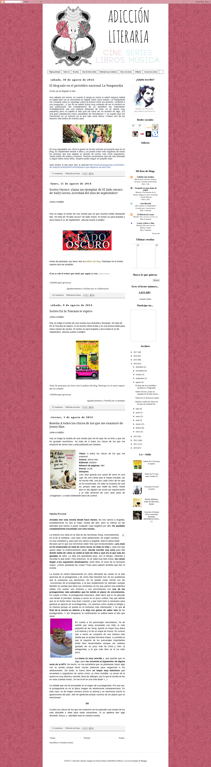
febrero (139, 428)
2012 (135, 440)
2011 (135, 444)
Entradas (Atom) (66, 743)
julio (138, 409)
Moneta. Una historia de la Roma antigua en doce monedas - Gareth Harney (145, 194)
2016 (135, 356)
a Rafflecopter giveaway (60, 282)
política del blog (92, 261)
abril (138, 420)
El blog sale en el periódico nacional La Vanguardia (86, 85)
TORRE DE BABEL (145, 177)
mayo (138, 416)
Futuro (52, 738)
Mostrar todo (156, 233)
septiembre (140, 378)
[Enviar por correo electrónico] (83, 173)
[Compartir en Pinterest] (92, 173)
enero (138, 432)
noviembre (140, 371)
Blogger (144, 761)
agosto (138, 382)
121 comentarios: (58, 295)
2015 (135, 360)
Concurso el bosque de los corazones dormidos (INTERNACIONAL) (151, 516)
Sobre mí (66, 72)
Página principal (54, 72)
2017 (135, 352)
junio (138, 413)
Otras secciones (126, 72)
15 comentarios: (58, 728)
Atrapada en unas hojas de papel (145, 189)
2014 (135, 364)
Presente (87, 738)
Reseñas (76, 72)
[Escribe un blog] (85, 173)
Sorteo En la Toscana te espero (70, 311)
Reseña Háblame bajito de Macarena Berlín (151, 501)
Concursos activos (151, 72)
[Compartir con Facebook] (90, 173)
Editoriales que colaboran (108, 72)
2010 (135, 448)
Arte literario (145, 203)
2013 (135, 436)
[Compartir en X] (88, 173)
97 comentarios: (58, 407)
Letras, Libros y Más (145, 223)
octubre (139, 374)
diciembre (140, 367)
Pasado (121, 738)
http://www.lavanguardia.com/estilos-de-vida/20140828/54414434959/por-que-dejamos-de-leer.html (87, 166)
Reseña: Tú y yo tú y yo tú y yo (145, 217)
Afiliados (138, 72)
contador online (145, 299)
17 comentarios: (58, 173)
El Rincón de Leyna (145, 214)
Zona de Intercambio (89, 72)
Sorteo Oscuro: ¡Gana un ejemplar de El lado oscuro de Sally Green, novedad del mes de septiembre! (86, 191)
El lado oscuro (74, 217)
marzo (138, 424)
